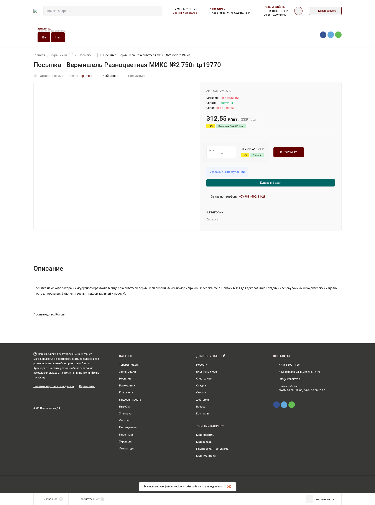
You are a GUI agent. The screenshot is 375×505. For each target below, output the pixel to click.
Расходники (127, 385)
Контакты (202, 413)
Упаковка (125, 413)
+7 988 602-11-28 (185, 9)
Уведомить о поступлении (227, 171)
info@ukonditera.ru (290, 379)
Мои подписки (206, 455)
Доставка (202, 399)
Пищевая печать (130, 399)
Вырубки (125, 406)
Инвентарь (126, 434)
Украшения (59, 55)
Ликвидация (127, 371)
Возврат (201, 406)
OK (229, 486)
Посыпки (85, 55)
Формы (124, 420)
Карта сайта (87, 386)
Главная (39, 55)
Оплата (201, 392)
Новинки (125, 378)
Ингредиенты (128, 427)
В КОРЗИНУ (288, 152)
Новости (201, 364)
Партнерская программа (212, 448)
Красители (126, 392)
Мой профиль (205, 434)
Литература (126, 448)
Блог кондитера (206, 371)
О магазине (204, 378)
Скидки (201, 385)
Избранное (110, 76)
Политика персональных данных (53, 386)
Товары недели (129, 364)
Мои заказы (204, 441)
